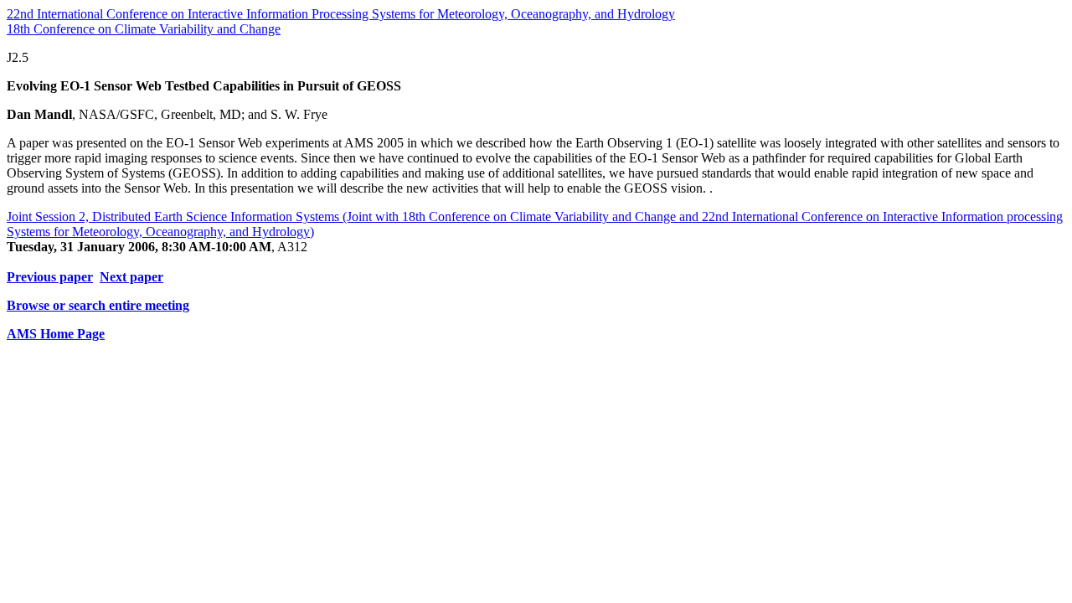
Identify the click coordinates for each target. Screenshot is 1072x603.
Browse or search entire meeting (98, 305)
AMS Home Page (56, 334)
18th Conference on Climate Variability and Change (144, 29)
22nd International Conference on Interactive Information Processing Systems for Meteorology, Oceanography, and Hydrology (341, 14)
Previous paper (50, 277)
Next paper (131, 277)
